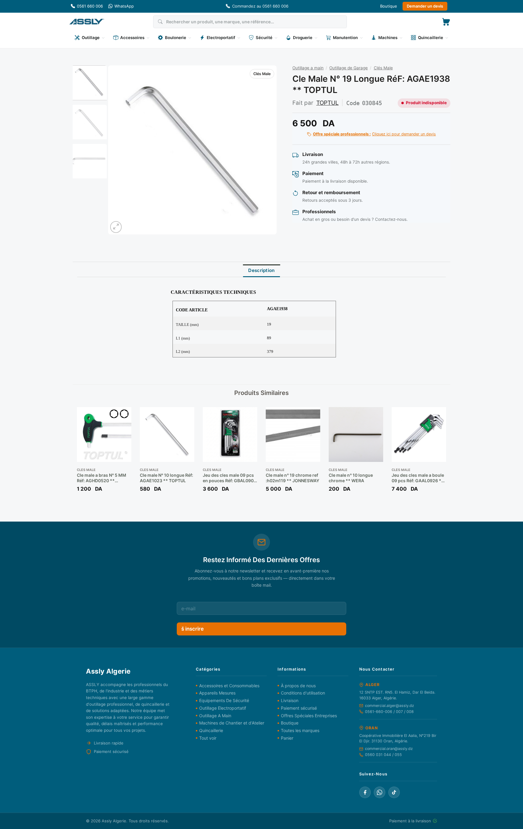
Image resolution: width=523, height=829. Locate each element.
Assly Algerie (114, 820)
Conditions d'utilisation (303, 692)
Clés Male (262, 73)
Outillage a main (308, 67)
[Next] (265, 150)
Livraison (289, 700)
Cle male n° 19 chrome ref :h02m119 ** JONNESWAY (292, 478)
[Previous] (118, 150)
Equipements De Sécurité (224, 700)
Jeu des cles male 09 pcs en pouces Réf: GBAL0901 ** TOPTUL (229, 478)
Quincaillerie (211, 730)
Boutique (388, 6)
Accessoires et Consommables (229, 685)
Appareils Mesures (217, 692)
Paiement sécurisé (299, 708)
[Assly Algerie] (86, 22)
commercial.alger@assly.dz (389, 705)
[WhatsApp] (379, 792)
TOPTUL (327, 102)
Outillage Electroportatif (222, 708)
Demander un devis (425, 6)
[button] (446, 21)
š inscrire (192, 629)
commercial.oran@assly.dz (389, 748)
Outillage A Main (215, 715)
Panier (287, 738)
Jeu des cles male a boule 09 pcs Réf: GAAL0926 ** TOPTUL (418, 478)
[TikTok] (394, 792)
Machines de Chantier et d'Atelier (231, 722)
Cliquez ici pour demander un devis (374, 134)
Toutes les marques (300, 730)
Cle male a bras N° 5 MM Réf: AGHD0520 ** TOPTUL (101, 478)
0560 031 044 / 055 (383, 754)
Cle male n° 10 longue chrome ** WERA (351, 478)
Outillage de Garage (348, 67)
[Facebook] (365, 792)
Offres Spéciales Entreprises (309, 715)
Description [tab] (261, 270)
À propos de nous (298, 685)
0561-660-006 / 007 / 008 (389, 711)
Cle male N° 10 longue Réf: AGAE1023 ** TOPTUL (166, 478)
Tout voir (207, 738)
